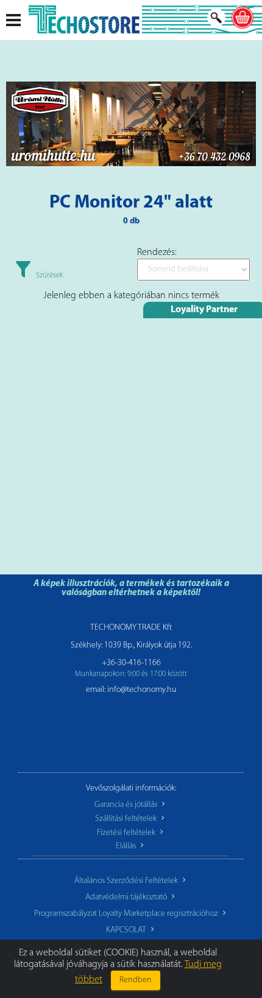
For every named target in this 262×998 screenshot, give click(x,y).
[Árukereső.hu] (131, 732)
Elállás (127, 846)
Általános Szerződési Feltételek (127, 880)
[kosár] (242, 18)
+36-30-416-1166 (131, 663)
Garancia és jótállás (126, 804)
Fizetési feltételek (127, 832)
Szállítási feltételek (126, 818)
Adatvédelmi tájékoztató (127, 897)
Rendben (135, 980)
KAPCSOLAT (127, 930)
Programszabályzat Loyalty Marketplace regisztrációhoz (127, 913)
